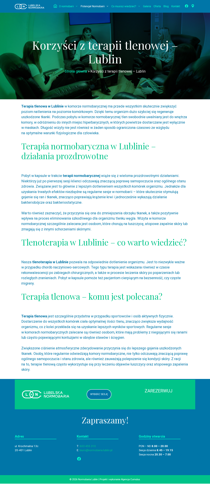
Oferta (157, 6)
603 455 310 (158, 397)
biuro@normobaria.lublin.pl (96, 450)
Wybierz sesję (99, 394)
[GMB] (192, 6)
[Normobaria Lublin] (29, 6)
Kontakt (175, 6)
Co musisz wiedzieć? (123, 6)
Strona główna (76, 71)
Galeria (147, 6)
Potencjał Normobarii (93, 6)
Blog (166, 6)
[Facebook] (186, 6)
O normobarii (66, 6)
